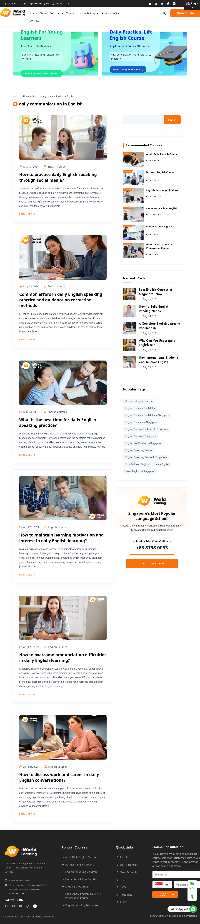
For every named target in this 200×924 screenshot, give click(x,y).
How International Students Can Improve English (158, 359)
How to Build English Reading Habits (154, 308)
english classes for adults (140, 408)
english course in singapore (140, 436)
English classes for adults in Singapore (147, 415)
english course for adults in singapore (146, 429)
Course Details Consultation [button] (40, 73)
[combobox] (162, 884)
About (43, 13)
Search (172, 119)
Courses (54, 13)
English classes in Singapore (141, 422)
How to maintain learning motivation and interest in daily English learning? (61, 537)
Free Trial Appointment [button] (127, 69)
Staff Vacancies (110, 13)
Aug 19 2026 (149, 367)
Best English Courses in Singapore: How (155, 291)
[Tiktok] (168, 3)
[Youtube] (162, 3)
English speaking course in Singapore (146, 457)
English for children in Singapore (143, 443)
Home (33, 13)
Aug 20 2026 (149, 350)
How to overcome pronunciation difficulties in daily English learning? (62, 657)
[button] (164, 13)
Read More (25, 214)
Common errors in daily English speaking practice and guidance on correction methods (60, 299)
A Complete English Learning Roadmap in (159, 325)
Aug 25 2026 (149, 299)
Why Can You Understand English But (157, 342)
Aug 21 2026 (149, 333)
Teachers (71, 13)
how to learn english (137, 464)
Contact (34, 20)
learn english (162, 464)
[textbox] (161, 884)
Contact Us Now (150, 563)
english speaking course (138, 450)
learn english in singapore (139, 471)
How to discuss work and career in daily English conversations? (59, 777)
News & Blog (87, 13)
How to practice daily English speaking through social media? (58, 177)
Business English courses (139, 401)
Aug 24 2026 (149, 316)
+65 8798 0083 (152, 548)
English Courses (57, 166)
